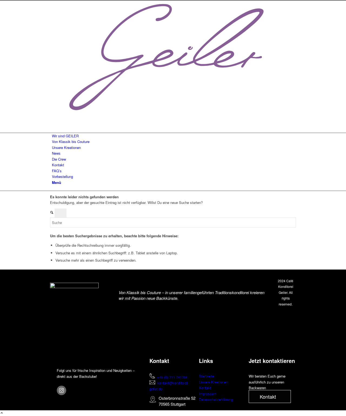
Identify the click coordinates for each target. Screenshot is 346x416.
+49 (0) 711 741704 (172, 377)
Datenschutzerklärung (216, 399)
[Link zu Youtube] (53, 123)
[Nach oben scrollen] (2, 413)
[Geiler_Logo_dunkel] (173, 112)
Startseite (206, 376)
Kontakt (205, 387)
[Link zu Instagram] (53, 118)
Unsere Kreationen (213, 382)
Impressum (208, 393)
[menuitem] (174, 136)
